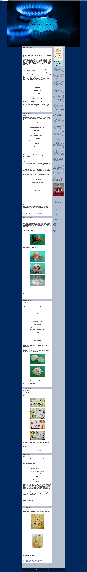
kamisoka (46, 569)
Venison (59, 169)
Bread (29, 561)
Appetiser (61, 71)
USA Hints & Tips (61, 167)
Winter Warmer (59, 172)
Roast (63, 142)
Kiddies (63, 113)
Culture (62, 90)
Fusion (61, 104)
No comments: (34, 213)
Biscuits (63, 76)
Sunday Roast (62, 160)
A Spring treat (55, 177)
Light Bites (62, 116)
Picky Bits (54, 132)
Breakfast (62, 78)
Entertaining (62, 97)
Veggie (60, 168)
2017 (55, 230)
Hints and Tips (28, 111)
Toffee (58, 165)
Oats (59, 126)
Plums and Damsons (56, 134)
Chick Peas (58, 83)
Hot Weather (62, 110)
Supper (55, 161)
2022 (55, 224)
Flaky (58, 101)
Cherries (55, 83)
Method (55, 121)
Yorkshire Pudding (55, 173)
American (58, 70)
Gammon (54, 105)
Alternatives (54, 70)
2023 (55, 223)
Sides (39, 111)
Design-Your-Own (60, 92)
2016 (55, 231)
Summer (60, 159)
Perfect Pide (56, 210)
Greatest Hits (58, 107)
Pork (61, 134)
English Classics (55, 97)
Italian (61, 112)
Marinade (61, 118)
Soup (63, 154)
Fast (53, 99)
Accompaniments (55, 69)
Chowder (61, 85)
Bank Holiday (61, 74)
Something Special (58, 154)
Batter (58, 75)
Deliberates (54, 92)
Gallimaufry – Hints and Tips (28, 49)
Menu (59, 120)
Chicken (62, 83)
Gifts (54, 106)
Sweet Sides (58, 162)
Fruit (54, 104)
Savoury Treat (60, 147)
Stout (62, 158)
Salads (61, 144)
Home (35, 564)
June (56, 213)
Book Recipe (59, 77)
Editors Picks (60, 95)
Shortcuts (61, 149)
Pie (60, 132)
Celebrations (55, 81)
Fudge (58, 104)
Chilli (55, 84)
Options (59, 128)
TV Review (54, 167)
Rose (55, 144)
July (55, 212)
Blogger (53, 569)
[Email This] (37, 213)
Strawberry (54, 159)
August (56, 201)
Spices (59, 155)
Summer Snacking (56, 160)
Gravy (55, 107)
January (56, 219)
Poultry (62, 135)
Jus (59, 113)
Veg (54, 168)
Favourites (58, 100)
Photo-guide (37, 561)
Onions (57, 128)
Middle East (58, 122)
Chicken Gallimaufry (27, 115)
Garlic (57, 105)
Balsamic (54, 74)
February (56, 218)
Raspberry (58, 138)
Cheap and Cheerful (60, 81)
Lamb (54, 115)
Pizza (57, 133)
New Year (57, 124)
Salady (54, 145)
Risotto (60, 142)
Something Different (43, 111)
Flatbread (62, 101)
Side (53, 150)
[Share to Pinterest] (41, 213)
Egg (53, 96)
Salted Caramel (62, 145)
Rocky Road (62, 143)
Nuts (57, 126)
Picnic (57, 132)
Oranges (62, 128)
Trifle (57, 166)
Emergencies (61, 96)
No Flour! (58, 125)
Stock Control (59, 157)
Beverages (59, 76)
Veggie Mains (55, 169)
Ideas (31, 111)
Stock (55, 157)
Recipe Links (59, 139)
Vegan (57, 168)
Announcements (62, 70)
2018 (55, 229)
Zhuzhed (59, 173)
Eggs (56, 96)
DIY (30, 561)
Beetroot (55, 76)
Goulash (63, 106)
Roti (24, 456)
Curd (53, 91)
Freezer (54, 103)
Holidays (54, 110)
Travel (54, 166)
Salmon (58, 145)
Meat (63, 119)
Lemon (63, 115)
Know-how (61, 114)
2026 (55, 200)
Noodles (62, 125)
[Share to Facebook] (40, 213)
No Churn (54, 125)
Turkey (59, 166)
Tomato (62, 165)
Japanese (57, 113)
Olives (56, 127)
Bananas (58, 74)
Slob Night (61, 151)
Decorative (61, 91)
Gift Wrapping (61, 105)
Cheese (57, 82)
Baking (27, 561)
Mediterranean (55, 120)
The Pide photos (26, 509)
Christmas (55, 86)
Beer (63, 75)
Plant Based (61, 133)
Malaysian (58, 118)
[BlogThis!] (38, 213)
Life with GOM (57, 116)
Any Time (58, 71)
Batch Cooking (54, 75)
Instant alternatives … (27, 390)
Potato (58, 135)
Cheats (54, 82)
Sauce (54, 147)
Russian (58, 144)
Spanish (56, 155)
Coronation (54, 89)
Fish (55, 101)
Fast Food (57, 99)
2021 (55, 225)
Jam (53, 113)
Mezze (58, 121)
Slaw (57, 151)
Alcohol (61, 69)
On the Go (59, 127)
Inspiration (54, 112)
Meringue (63, 120)
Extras (59, 98)
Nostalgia (54, 126)
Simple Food (54, 151)
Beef (60, 75)
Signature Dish (61, 150)
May (55, 214)
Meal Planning (34, 111)
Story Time (58, 158)
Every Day (56, 98)
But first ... (25, 219)
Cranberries (58, 89)
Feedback (62, 100)
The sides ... (25, 302)
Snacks (60, 152)
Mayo (54, 119)
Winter (54, 172)
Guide (62, 107)
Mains (55, 118)
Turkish (62, 166)
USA (57, 167)
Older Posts (49, 564)
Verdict (62, 169)
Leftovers (58, 115)
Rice (56, 142)
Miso (62, 122)
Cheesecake (62, 82)
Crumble (59, 90)
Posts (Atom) (29, 566)
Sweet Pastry (58, 161)
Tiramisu (55, 165)
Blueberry (55, 77)
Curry (57, 91)
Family (62, 98)
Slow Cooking (55, 152)
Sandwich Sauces (56, 146)
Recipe (37, 111)
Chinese (59, 84)
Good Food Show (58, 106)
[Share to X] (39, 213)
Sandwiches (60, 146)
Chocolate (62, 84)
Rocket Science (57, 143)
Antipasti (55, 71)
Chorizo (56, 85)
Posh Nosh (54, 135)
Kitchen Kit (56, 114)
